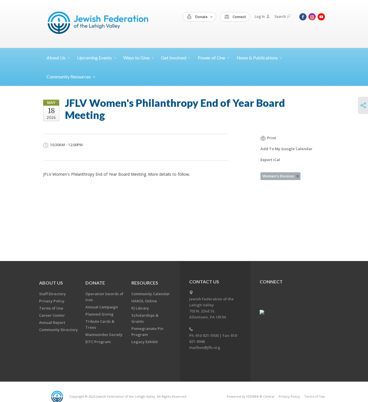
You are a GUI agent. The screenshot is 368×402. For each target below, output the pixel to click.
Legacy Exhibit (144, 341)
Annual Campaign (101, 307)
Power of (211, 57)
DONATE (95, 282)
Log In (260, 16)
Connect (239, 16)
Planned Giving (99, 314)
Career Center (52, 315)
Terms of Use (51, 308)
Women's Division (280, 176)
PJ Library (140, 308)
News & (257, 57)
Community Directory (58, 329)
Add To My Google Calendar (286, 148)
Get (173, 57)
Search (280, 16)
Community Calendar (150, 293)
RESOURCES (144, 282)
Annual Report (52, 322)
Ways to (136, 57)
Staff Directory (52, 293)
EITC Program (98, 341)
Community (69, 76)
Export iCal (270, 159)
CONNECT (271, 281)
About (56, 57)
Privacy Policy (51, 301)
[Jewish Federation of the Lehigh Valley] (99, 23)
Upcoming (94, 57)
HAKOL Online (144, 301)
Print (271, 137)
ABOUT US (51, 282)
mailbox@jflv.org (204, 347)
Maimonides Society (103, 334)
